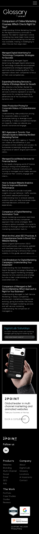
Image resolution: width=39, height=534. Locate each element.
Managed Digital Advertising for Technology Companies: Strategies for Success (18, 55)
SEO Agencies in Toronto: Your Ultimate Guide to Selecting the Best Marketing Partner (18, 134)
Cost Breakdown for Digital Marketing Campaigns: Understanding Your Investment (19, 262)
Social (6, 474)
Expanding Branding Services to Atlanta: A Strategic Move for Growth (19, 82)
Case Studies (9, 496)
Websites (7, 465)
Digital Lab (25, 468)
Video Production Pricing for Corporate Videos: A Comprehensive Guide (19, 108)
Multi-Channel (10, 471)
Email (5, 477)
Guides (6, 499)
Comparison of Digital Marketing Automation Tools (17, 212)
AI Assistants (26, 477)
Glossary (24, 471)
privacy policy (16, 529)
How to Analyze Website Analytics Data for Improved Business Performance (17, 185)
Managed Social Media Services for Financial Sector (18, 160)
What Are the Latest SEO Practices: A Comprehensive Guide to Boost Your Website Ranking (19, 238)
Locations (24, 474)
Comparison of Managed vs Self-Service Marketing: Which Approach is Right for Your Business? (19, 289)
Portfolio (7, 493)
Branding (7, 468)
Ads (5, 483)
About (22, 465)
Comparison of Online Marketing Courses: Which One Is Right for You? (19, 24)
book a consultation (15, 419)
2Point (12, 399)
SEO (5, 480)
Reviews (7, 502)
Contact (24, 480)
